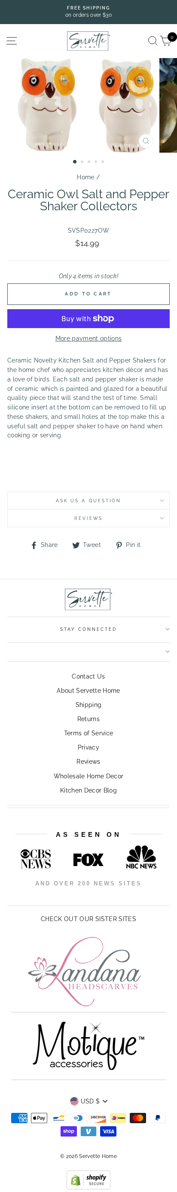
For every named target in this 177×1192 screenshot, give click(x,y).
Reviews (88, 761)
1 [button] (75, 162)
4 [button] (97, 162)
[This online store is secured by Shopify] (88, 1187)
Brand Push (120, 895)
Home (85, 177)
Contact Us (88, 676)
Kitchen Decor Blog (88, 790)
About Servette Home (88, 690)
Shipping (89, 704)
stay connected (88, 629)
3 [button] (90, 162)
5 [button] (103, 162)
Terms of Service (88, 733)
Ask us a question (88, 500)
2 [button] (83, 162)
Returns (88, 719)
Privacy (88, 747)
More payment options (88, 338)
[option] (88, 12)
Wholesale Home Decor (89, 776)
